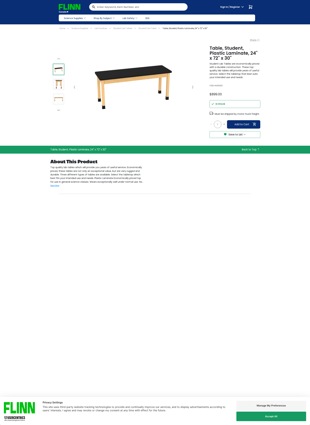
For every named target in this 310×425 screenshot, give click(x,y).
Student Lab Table (147, 28)
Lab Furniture (101, 28)
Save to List (235, 134)
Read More (54, 185)
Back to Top (249, 149)
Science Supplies (73, 18)
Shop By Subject (103, 18)
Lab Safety (128, 18)
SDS (147, 18)
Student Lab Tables (122, 28)
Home (62, 28)
